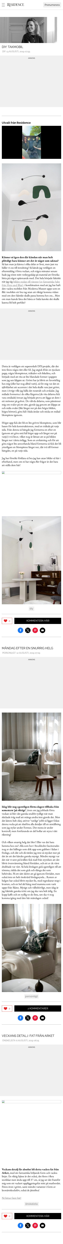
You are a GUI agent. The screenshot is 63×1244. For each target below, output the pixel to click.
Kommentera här (37, 620)
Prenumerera (52, 4)
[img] (7, 621)
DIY (4, 51)
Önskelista (8, 1040)
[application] (31, 142)
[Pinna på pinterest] (35, 630)
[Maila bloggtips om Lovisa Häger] (42, 630)
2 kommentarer (38, 1008)
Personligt (9, 653)
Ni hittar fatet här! (11, 1198)
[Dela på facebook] (20, 630)
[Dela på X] (28, 630)
